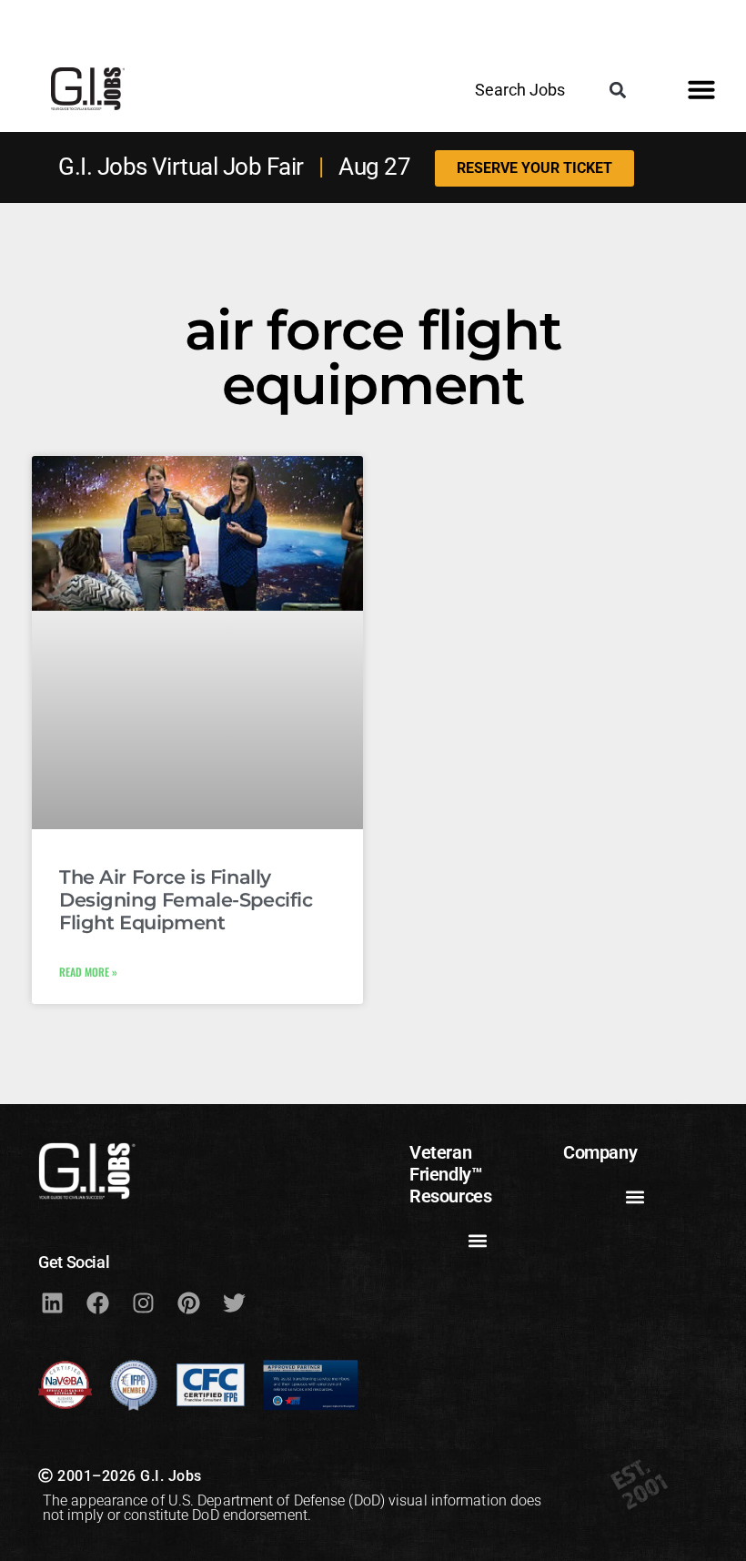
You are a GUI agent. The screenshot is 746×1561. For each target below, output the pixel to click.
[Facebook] (97, 1302)
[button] (617, 90)
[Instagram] (143, 1302)
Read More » (88, 971)
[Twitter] (234, 1302)
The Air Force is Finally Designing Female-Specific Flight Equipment (186, 900)
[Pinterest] (188, 1302)
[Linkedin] (52, 1302)
